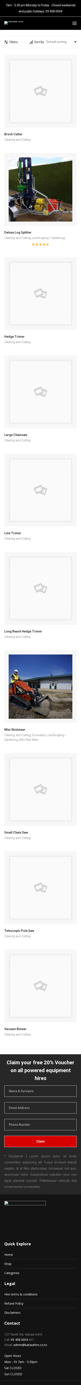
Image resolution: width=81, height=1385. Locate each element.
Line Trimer (12, 533)
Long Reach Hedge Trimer (23, 631)
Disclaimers (12, 1312)
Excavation (39, 735)
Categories (11, 1273)
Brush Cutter (13, 134)
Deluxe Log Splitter (18, 232)
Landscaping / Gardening (48, 238)
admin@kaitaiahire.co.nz (30, 1345)
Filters (14, 42)
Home (8, 1255)
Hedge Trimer (14, 336)
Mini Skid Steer (28, 739)
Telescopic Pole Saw (19, 930)
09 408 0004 (54, 11)
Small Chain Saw (16, 832)
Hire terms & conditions (21, 1294)
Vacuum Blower (15, 1029)
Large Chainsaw (15, 435)
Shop (7, 1264)
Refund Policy (13, 1303)
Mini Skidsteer (14, 729)
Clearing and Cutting (17, 139)
